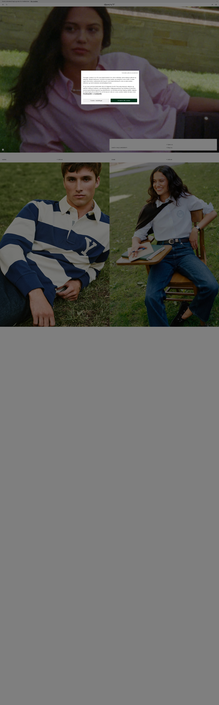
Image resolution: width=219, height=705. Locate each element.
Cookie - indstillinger (96, 100)
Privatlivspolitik (87, 93)
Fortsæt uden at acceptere (130, 72)
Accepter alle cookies (124, 100)
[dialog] (110, 87)
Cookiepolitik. (98, 93)
